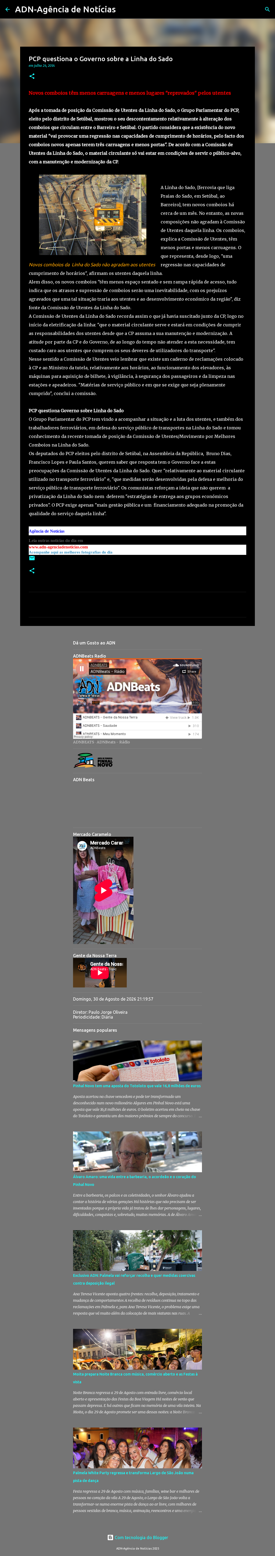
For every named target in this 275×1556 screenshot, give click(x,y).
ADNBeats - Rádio (113, 742)
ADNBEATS (83, 742)
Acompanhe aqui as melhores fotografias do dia (71, 552)
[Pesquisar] (123, 9)
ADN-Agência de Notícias (65, 9)
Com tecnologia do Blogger (141, 1537)
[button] (32, 76)
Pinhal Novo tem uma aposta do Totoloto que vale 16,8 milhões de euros (137, 1086)
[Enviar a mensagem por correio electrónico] (32, 560)
